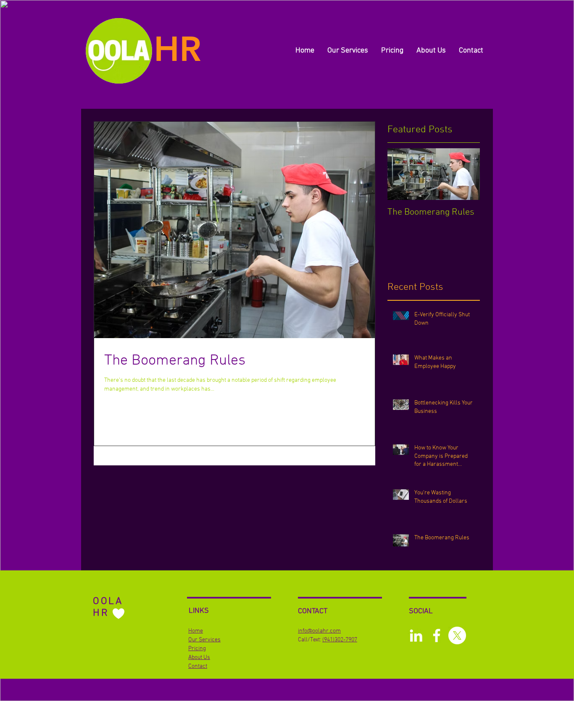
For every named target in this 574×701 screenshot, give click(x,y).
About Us (199, 657)
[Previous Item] (401, 174)
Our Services (204, 639)
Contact (197, 666)
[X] (457, 635)
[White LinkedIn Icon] (416, 635)
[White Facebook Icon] (436, 635)
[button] (347, 51)
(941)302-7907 (339, 639)
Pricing (197, 648)
